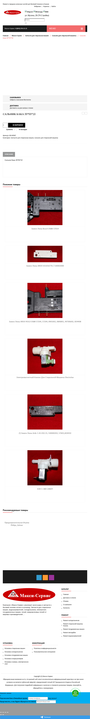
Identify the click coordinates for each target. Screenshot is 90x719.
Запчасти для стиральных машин (37, 36)
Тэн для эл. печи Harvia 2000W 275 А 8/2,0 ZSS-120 (83, 113)
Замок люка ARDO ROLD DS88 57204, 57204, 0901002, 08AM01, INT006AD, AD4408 (45, 322)
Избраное (37, 6)
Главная (5, 36)
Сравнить (9, 129)
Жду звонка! (52, 698)
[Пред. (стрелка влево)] (1, 714)
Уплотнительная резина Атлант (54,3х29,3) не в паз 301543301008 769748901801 (86, 113)
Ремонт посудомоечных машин (73, 629)
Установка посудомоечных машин (16, 655)
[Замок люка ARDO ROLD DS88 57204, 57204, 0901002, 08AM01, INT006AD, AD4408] (45, 300)
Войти (54, 6)
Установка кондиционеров (14, 659)
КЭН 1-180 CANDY (45, 489)
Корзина (46, 6)
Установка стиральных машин (15, 648)
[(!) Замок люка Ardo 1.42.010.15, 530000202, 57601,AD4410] (45, 412)
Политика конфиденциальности (45, 648)
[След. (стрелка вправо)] (3, 714)
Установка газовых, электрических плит (16, 663)
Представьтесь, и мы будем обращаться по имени (18, 702)
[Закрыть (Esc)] (1, 712)
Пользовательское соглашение (44, 652)
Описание (9, 154)
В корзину (18, 125)
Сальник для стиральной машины (64, 36)
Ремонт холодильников (71, 620)
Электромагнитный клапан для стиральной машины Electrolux (45, 377)
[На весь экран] (5, 712)
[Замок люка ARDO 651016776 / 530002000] (45, 254)
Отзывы (65, 601)
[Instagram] (51, 577)
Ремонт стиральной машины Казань (73, 625)
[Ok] (45, 577)
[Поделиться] (3, 712)
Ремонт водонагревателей (72, 636)
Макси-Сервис (17, 36)
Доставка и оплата (69, 598)
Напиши (47, 717)
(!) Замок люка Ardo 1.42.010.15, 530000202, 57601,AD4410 (45, 433)
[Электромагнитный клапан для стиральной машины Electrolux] (45, 356)
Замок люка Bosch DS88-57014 (45, 229)
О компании (67, 605)
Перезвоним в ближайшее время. (14, 698)
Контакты (66, 608)
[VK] (39, 577)
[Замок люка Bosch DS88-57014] (45, 207)
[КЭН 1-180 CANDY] (45, 468)
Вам (10, 698)
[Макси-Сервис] (12, 12)
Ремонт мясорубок (69, 633)
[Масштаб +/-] (8, 712)
